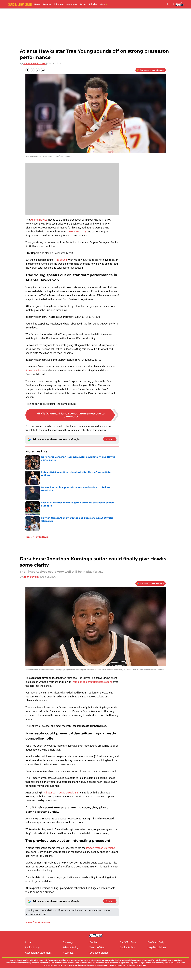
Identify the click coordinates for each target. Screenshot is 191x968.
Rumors (47, 4)
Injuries (93, 4)
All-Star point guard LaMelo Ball (61, 792)
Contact (93, 942)
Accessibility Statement (38, 952)
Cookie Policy (127, 947)
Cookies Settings (98, 952)
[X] (173, 4)
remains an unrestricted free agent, (92, 681)
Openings (68, 942)
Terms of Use (96, 947)
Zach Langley (31, 576)
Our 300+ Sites (128, 942)
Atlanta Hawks (38, 219)
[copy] (43, 70)
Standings (71, 4)
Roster (83, 4)
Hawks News (41, 537)
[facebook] (167, 4)
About (28, 942)
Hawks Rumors (42, 922)
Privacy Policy (70, 947)
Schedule (58, 4)
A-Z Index (68, 952)
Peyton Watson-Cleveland (100, 847)
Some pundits (33, 370)
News (37, 4)
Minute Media (22, 960)
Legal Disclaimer (156, 947)
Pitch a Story (32, 947)
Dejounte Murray (77, 231)
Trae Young (60, 259)
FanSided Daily (155, 942)
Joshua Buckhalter (34, 63)
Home (28, 537)
